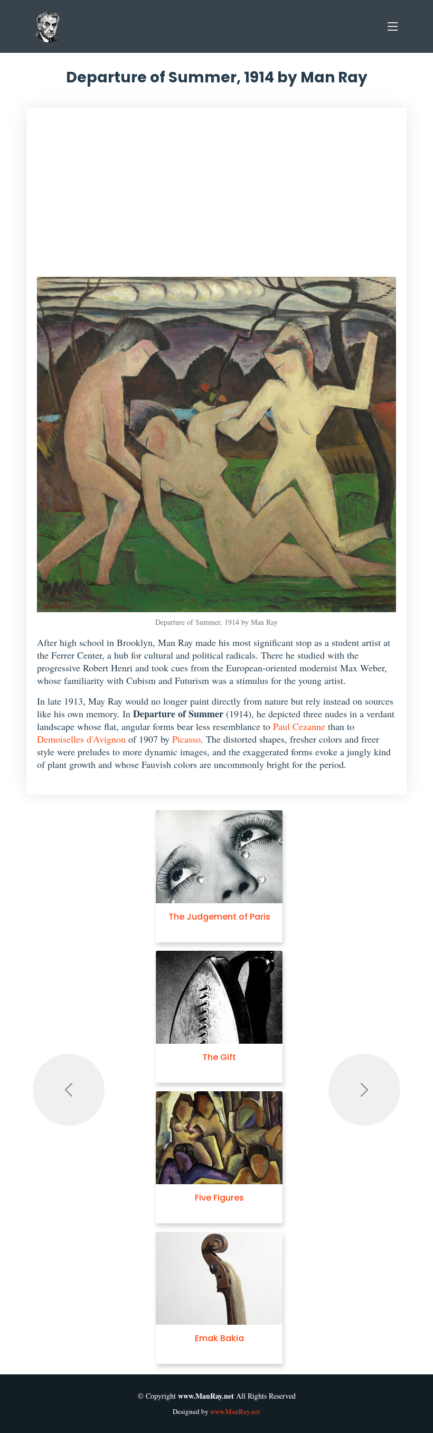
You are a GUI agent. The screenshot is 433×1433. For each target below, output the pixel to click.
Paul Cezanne (299, 726)
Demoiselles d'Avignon (81, 739)
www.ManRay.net (235, 1411)
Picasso (186, 739)
